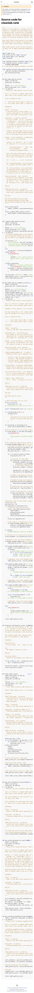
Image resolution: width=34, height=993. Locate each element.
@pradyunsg (21, 991)
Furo (26, 991)
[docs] (30, 79)
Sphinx (14, 991)
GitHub (28, 10)
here (10, 14)
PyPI (20, 987)
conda (25, 987)
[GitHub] (17, 986)
